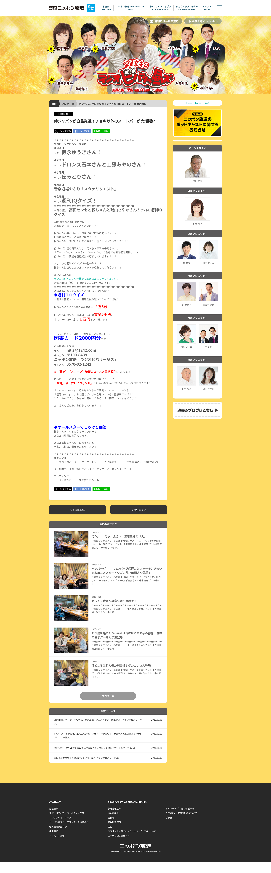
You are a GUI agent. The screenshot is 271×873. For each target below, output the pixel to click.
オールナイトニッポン (160, 8)
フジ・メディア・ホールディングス (66, 813)
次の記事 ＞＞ (138, 510)
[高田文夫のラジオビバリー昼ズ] (135, 55)
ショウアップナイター (187, 8)
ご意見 (169, 817)
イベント (207, 8)
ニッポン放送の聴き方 (119, 835)
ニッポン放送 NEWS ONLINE (130, 8)
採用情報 (53, 831)
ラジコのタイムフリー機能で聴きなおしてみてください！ (86, 278)
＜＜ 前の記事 (77, 510)
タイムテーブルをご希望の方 (180, 808)
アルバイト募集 (57, 835)
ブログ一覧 (68, 104)
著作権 (111, 817)
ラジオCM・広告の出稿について (181, 813)
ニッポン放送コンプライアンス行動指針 (69, 822)
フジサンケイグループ (60, 817)
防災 (110, 826)
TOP (53, 104)
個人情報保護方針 (58, 826)
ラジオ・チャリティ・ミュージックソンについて (132, 831)
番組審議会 (113, 813)
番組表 (105, 8)
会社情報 (53, 808)
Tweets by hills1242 (197, 103)
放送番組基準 (114, 808)
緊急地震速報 (114, 822)
